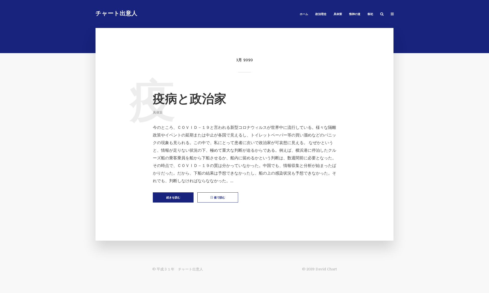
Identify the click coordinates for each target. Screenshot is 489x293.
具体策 (338, 14)
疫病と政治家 (189, 100)
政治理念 (321, 14)
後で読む (219, 197)
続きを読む (173, 197)
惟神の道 (354, 14)
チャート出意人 (116, 14)
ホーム (304, 14)
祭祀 (370, 14)
